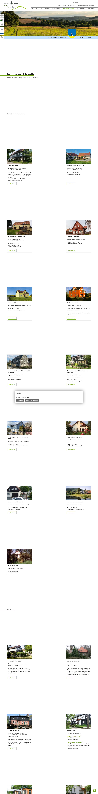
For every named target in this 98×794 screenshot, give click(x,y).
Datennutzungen (38, 395)
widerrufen (27, 397)
